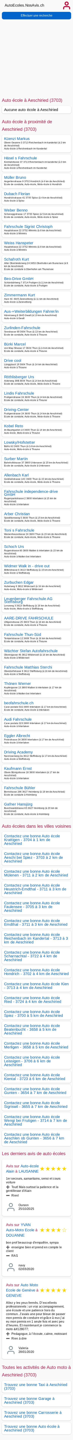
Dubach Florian (17, 193)
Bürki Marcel (15, 344)
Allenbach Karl (16, 475)
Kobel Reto (13, 426)
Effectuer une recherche (36, 15)
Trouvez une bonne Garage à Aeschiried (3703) (29, 1400)
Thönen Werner (17, 683)
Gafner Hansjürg (18, 804)
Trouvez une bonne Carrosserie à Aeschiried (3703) (33, 1414)
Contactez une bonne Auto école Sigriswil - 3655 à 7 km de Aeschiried (35, 1105)
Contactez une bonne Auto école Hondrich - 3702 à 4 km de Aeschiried (36, 972)
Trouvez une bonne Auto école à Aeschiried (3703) (32, 1428)
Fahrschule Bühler (19, 787)
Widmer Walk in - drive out (27, 565)
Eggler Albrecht (17, 735)
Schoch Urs (14, 546)
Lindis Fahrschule (19, 393)
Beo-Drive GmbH (18, 278)
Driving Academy (18, 752)
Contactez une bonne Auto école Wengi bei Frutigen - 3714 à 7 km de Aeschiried (35, 1120)
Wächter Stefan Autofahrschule (31, 650)
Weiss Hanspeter (19, 242)
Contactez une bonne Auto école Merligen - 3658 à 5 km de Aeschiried (36, 1045)
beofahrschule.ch (19, 702)
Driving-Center (16, 409)
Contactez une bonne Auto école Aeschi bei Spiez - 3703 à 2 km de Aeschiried (33, 857)
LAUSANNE (29, 1171)
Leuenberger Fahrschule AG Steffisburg (28, 600)
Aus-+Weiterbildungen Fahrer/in (31, 311)
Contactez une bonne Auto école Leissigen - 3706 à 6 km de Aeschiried (32, 1061)
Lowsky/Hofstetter (19, 442)
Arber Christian (17, 513)
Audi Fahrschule (18, 719)
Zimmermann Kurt (19, 295)
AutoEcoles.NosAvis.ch (24, 5)
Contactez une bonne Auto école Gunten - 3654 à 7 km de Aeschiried (35, 1091)
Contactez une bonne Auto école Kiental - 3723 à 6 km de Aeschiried (34, 1077)
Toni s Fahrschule (19, 530)
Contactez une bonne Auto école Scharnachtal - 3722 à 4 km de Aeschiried (32, 956)
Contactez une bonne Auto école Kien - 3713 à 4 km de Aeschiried (36, 986)
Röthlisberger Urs (19, 376)
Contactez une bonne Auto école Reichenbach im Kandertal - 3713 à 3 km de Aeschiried (36, 938)
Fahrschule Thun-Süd (22, 634)
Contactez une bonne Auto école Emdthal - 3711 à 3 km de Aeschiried (35, 923)
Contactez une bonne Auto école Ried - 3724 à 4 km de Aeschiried (32, 1000)
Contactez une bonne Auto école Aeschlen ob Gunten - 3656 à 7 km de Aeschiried (34, 1138)
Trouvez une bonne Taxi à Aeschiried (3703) (35, 1387)
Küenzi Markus (17, 138)
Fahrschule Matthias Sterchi (28, 667)
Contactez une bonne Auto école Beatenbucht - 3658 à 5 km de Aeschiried (32, 1029)
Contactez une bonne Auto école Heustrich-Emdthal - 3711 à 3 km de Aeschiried (35, 889)
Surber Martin (16, 458)
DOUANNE (15, 1235)
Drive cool (12, 360)
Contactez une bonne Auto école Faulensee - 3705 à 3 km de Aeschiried (32, 907)
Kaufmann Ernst (18, 768)
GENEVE (14, 1295)
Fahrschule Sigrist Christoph (28, 226)
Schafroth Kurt (16, 259)
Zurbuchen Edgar (19, 582)
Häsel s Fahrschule (20, 158)
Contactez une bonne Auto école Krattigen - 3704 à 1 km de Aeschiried (32, 840)
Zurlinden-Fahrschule (22, 327)
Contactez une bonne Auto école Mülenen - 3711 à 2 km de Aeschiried (36, 873)
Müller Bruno (15, 177)
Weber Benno (16, 210)
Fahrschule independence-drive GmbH (31, 493)
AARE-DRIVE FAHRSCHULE (29, 618)
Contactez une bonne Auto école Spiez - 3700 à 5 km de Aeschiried (33, 1014)
